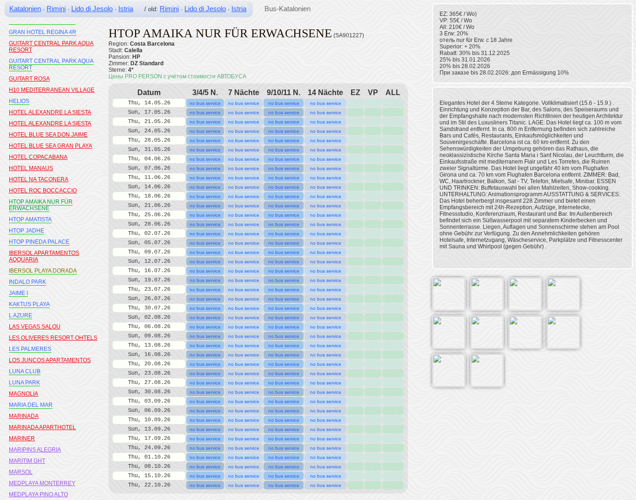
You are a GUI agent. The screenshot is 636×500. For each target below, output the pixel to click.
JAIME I (18, 293)
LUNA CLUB (25, 371)
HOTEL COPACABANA (38, 157)
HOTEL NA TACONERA (38, 179)
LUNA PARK (24, 382)
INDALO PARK (27, 282)
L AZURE (20, 315)
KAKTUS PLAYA (29, 304)
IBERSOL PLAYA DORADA (43, 270)
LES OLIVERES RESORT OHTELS (53, 338)
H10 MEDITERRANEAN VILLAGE (52, 90)
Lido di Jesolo (92, 9)
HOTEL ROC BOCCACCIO (43, 190)
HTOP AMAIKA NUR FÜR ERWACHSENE (41, 205)
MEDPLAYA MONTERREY (42, 483)
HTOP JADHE (26, 230)
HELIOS (19, 101)
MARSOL (21, 472)
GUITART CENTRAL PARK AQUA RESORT (51, 64)
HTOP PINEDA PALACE (39, 242)
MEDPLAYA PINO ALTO (38, 494)
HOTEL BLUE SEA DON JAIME (48, 134)
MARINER (22, 438)
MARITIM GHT (27, 461)
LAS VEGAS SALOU (35, 326)
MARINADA (24, 416)
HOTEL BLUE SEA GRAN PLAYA (50, 146)
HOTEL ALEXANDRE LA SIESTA (50, 112)
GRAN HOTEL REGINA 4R (42, 32)
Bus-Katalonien (287, 9)
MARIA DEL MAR (31, 405)
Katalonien (25, 9)
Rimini (56, 9)
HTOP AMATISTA (30, 219)
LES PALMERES (30, 349)
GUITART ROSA (29, 78)
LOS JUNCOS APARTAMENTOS (50, 360)
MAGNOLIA (23, 393)
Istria (125, 9)
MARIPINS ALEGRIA (35, 449)
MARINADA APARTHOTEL (42, 427)
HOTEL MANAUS (31, 168)
